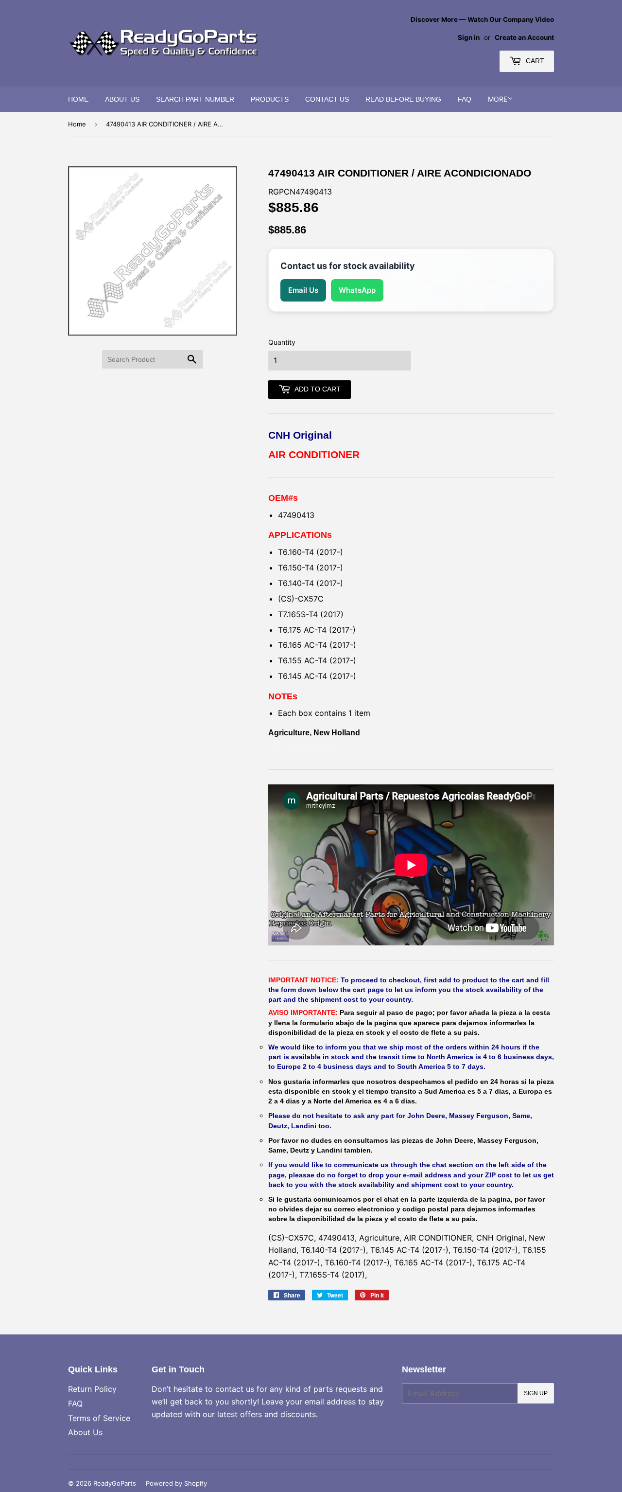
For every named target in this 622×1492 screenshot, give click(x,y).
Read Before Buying (403, 99)
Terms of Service (99, 1418)
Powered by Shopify (176, 1483)
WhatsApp (357, 290)
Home (78, 99)
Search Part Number (195, 99)
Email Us (303, 290)
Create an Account (524, 37)
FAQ (464, 99)
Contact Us (327, 99)
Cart (534, 61)
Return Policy (92, 1389)
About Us (122, 99)
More (497, 99)
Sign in (469, 37)
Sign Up (536, 1393)
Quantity (281, 342)
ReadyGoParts (114, 1483)
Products (270, 99)
